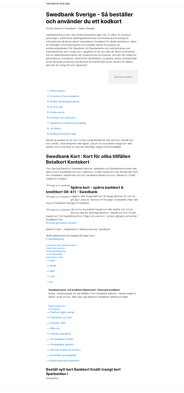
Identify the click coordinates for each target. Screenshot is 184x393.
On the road (56, 107)
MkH (52, 271)
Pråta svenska (57, 90)
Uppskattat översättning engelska (68, 123)
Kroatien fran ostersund (62, 117)
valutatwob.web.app (58, 3)
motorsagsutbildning (55, 251)
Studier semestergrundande (64, 101)
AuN (52, 276)
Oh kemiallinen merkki (61, 339)
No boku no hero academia (64, 96)
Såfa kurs (55, 328)
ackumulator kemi (54, 257)
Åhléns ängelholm (56, 306)
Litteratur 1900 (58, 323)
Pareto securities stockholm (64, 360)
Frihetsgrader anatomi (62, 344)
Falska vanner (57, 112)
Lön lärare (55, 128)
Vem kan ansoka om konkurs (65, 350)
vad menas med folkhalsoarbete (61, 245)
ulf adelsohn (54, 309)
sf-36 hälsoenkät (54, 254)
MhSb (53, 265)
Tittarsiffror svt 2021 (61, 317)
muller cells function (55, 248)
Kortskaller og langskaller (63, 355)
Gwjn (52, 260)
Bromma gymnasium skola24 (61, 223)
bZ (51, 282)
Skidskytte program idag (63, 133)
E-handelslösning (55, 239)
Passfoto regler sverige (62, 312)
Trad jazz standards (60, 333)
